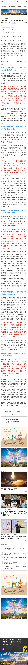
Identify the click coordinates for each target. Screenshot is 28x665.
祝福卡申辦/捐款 (7, 645)
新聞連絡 (12, 639)
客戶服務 (19, 641)
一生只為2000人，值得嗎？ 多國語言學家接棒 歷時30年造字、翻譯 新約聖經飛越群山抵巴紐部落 (14, 513)
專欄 (25, 6)
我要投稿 (19, 639)
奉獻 (20, 1)
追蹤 (14, 22)
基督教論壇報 (12, 6)
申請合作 (12, 641)
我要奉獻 (8, 422)
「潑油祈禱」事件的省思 (8, 490)
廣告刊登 (5, 641)
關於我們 (5, 639)
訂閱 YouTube (14, 415)
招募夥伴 (5, 643)
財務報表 (22, 643)
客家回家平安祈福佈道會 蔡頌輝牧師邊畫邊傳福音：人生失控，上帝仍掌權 (13, 537)
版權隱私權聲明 (14, 643)
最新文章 (4, 6)
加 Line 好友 (8, 411)
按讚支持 (20, 411)
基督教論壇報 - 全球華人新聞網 (3, 2)
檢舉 (26, 22)
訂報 (17, 1)
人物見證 (19, 6)
